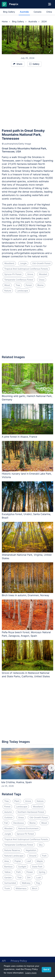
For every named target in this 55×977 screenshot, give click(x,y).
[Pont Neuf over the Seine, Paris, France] (50, 40)
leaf (29, 861)
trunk (7, 888)
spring (42, 872)
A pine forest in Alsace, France (19, 436)
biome (40, 285)
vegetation (31, 850)
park (44, 855)
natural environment (28, 828)
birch (34, 888)
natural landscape (13, 855)
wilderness (21, 888)
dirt (29, 877)
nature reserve (12, 850)
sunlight (22, 866)
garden (8, 877)
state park (37, 866)
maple (40, 861)
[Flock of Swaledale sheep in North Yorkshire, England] (4, 40)
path (18, 872)
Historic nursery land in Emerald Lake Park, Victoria (27, 475)
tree (18, 285)
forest (29, 285)
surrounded (10, 883)
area (6, 861)
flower (29, 872)
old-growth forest (41, 263)
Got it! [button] (46, 970)
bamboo (8, 866)
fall (6, 823)
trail (19, 877)
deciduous (18, 823)
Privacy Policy (19, 960)
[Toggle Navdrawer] (49, 4)
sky (41, 844)
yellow (7, 872)
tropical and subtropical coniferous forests (26, 268)
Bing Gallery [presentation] (9, 11)
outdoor (8, 817)
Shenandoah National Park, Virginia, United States (26, 556)
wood (7, 285)
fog (38, 883)
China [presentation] (49, 11)
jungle (23, 263)
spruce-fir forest (13, 274)
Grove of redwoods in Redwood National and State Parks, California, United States (26, 674)
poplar (18, 861)
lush (38, 877)
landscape (22, 290)
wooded (43, 274)
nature (7, 290)
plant (16, 801)
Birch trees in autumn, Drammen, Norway (25, 595)
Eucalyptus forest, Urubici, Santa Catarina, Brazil (26, 516)
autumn (8, 812)
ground (32, 855)
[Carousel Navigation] (27, 769)
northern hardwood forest (31, 812)
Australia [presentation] (24, 11)
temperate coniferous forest (18, 279)
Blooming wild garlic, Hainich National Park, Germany (27, 397)
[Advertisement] (27, 99)
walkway (26, 883)
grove (30, 274)
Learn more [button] (31, 973)
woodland (9, 263)
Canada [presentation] (37, 11)
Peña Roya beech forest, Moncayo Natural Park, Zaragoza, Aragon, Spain (26, 634)
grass (41, 279)
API (4, 960)
